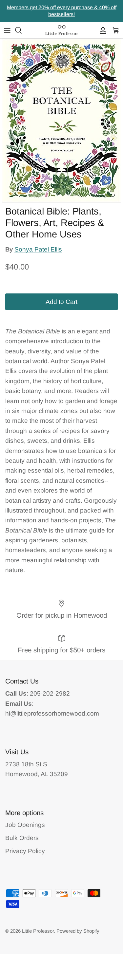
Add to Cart (61, 301)
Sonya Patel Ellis (38, 249)
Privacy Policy (25, 851)
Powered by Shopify (77, 931)
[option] (61, 120)
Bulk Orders (22, 837)
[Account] (101, 30)
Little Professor (38, 931)
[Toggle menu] (7, 30)
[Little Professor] (61, 30)
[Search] (21, 30)
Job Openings (25, 824)
